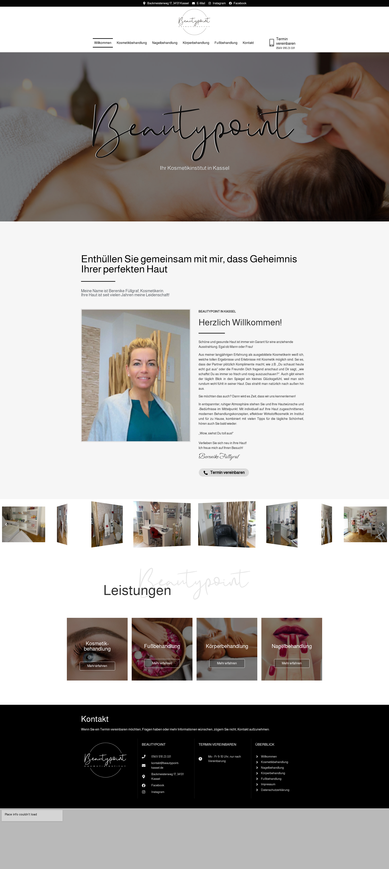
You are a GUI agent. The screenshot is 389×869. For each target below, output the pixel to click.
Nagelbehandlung (164, 42)
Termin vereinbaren (285, 41)
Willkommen (102, 42)
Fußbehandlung (226, 42)
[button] (6, 524)
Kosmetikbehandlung (132, 42)
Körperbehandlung (196, 42)
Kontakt (248, 42)
